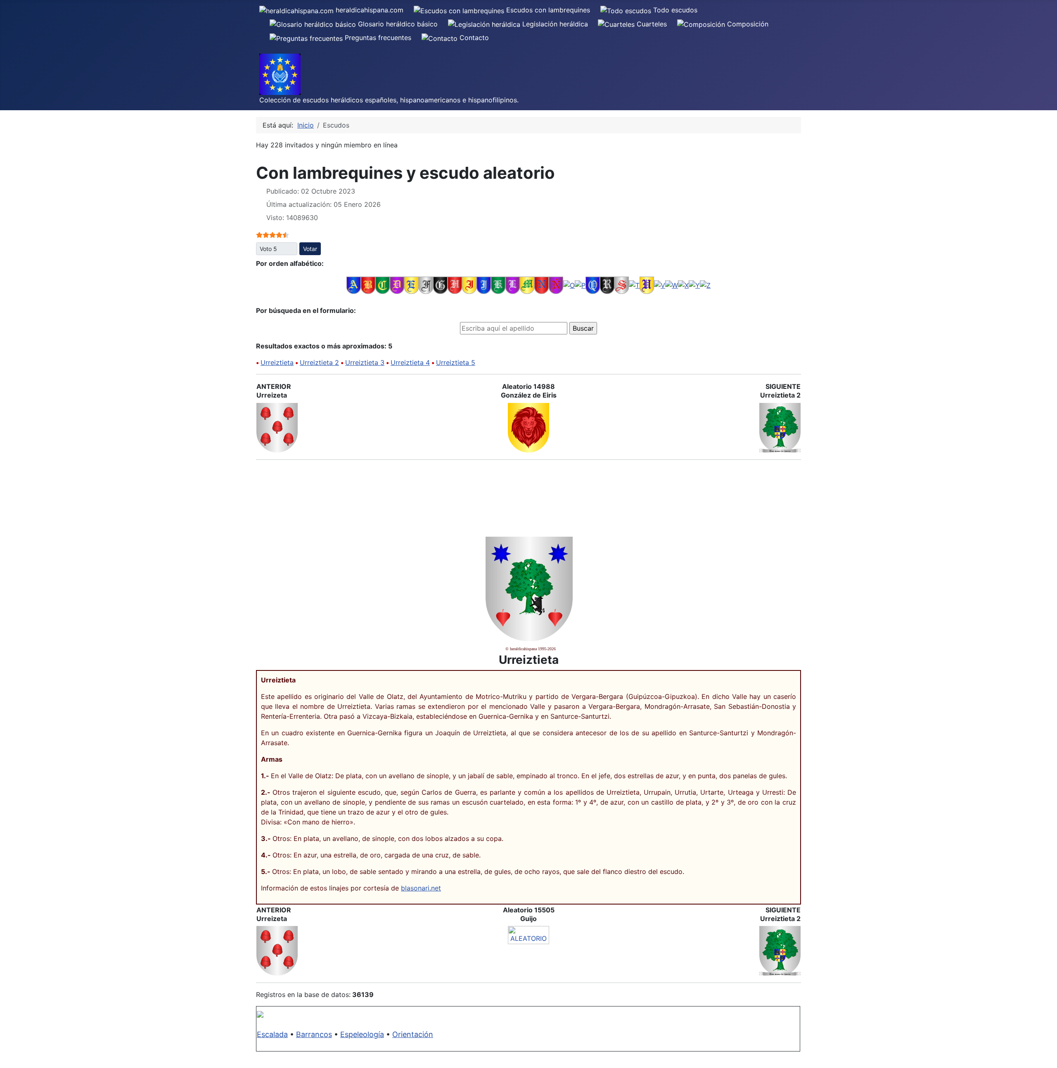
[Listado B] (368, 285)
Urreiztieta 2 (319, 362)
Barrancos (314, 1034)
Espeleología (362, 1034)
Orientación (412, 1034)
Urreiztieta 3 (364, 362)
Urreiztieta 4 (410, 362)
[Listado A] (353, 285)
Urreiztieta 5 (455, 362)
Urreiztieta (277, 362)
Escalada (272, 1034)
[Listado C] (382, 285)
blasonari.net (421, 888)
